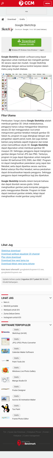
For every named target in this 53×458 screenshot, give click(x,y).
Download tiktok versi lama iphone (18, 263)
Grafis (22, 19)
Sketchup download (10, 250)
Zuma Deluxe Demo (12, 314)
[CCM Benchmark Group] (26, 443)
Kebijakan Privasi (34, 432)
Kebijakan (17, 436)
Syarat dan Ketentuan (16, 432)
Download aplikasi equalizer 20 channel (20, 254)
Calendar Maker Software (23, 352)
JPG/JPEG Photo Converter (24, 343)
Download (11, 19)
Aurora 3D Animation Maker (24, 400)
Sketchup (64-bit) (19, 333)
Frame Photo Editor (20, 419)
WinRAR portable (11, 306)
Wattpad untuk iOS (12, 310)
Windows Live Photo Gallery (24, 371)
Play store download (11, 257)
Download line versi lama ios (15, 260)
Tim (4, 432)
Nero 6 (6, 302)
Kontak (46, 432)
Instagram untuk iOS (12, 317)
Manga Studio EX (19, 381)
